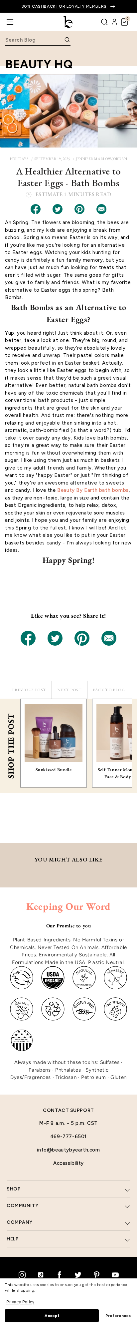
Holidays (19, 159)
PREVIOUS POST (29, 690)
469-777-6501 (68, 1137)
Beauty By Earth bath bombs (93, 490)
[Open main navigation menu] (10, 22)
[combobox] (33, 39)
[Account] (114, 22)
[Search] (104, 22)
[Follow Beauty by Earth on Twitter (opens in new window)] (77, 1274)
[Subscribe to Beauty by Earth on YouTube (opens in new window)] (115, 1274)
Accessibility (68, 1163)
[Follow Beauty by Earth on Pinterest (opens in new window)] (96, 1274)
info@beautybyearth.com (68, 1150)
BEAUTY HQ (38, 64)
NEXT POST (69, 690)
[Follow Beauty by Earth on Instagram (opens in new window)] (22, 1274)
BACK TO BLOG (109, 690)
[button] (124, 22)
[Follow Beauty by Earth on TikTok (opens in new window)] (40, 1274)
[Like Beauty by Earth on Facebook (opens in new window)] (59, 1274)
